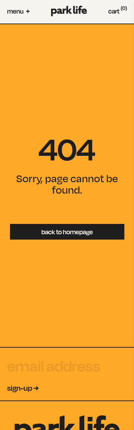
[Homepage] (69, 11)
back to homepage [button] (67, 231)
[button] (18, 11)
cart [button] (117, 11)
